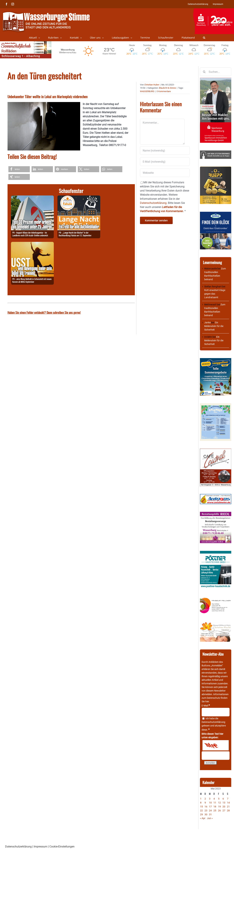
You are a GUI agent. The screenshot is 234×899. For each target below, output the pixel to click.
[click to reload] (216, 745)
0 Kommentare (164, 91)
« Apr (202, 818)
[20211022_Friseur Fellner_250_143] (215, 598)
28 (228, 810)
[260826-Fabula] (78, 197)
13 (224, 802)
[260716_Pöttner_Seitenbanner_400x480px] (215, 552)
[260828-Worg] (32, 243)
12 (219, 802)
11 (214, 802)
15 (201, 806)
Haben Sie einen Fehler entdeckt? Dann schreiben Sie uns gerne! (44, 312)
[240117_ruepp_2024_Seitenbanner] (215, 168)
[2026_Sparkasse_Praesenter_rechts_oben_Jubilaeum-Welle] (213, 10)
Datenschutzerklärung (213, 722)
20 (224, 806)
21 (228, 806)
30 (206, 814)
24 (210, 810)
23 (206, 810)
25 (214, 810)
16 (206, 806)
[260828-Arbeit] (32, 197)
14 (228, 802)
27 (224, 810)
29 (201, 814)
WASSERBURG (147, 91)
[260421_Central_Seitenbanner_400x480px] (215, 450)
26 (219, 810)
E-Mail (206, 705)
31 (210, 814)
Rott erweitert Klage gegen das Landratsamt (214, 294)
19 (219, 806)
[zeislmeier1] (215, 495)
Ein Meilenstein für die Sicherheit (213, 326)
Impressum (40, 846)
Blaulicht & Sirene (167, 88)
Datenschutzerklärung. (153, 203)
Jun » (210, 818)
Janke (207, 322)
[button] (204, 37)
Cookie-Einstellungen (62, 846)
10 (210, 802)
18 (214, 806)
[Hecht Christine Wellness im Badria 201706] (215, 623)
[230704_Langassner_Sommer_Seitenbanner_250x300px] (215, 359)
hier (207, 701)
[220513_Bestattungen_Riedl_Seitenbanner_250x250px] (215, 513)
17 (210, 806)
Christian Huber (151, 84)
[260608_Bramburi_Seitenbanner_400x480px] (215, 405)
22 (201, 810)
